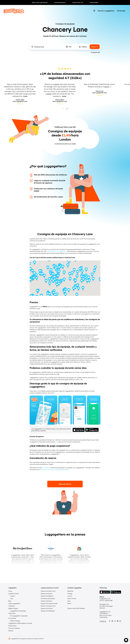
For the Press (12, 618)
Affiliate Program (13, 608)
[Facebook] (110, 621)
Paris (68, 601)
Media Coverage (15, 621)
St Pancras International (48, 598)
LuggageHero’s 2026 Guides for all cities (20, 623)
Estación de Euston (46, 593)
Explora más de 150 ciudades (76, 608)
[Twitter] (112, 621)
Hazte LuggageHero (14, 603)
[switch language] (94, 10)
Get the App (121, 11)
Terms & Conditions (14, 628)
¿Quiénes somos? (13, 593)
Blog (9, 601)
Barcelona (70, 591)
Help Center (11, 613)
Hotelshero (11, 606)
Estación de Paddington (48, 611)
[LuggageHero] (14, 13)
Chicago (69, 593)
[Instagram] (115, 621)
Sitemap (10, 631)
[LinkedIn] (120, 621)
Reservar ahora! (65, 484)
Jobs (11, 598)
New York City (71, 598)
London (69, 596)
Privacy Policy (12, 626)
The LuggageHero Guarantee (18, 616)
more (25, 96)
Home (10, 591)
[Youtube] (118, 621)
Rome (69, 603)
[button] (126, 640)
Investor (12, 596)
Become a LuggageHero (106, 11)
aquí (56, 442)
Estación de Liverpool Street (49, 603)
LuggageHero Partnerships (18, 611)
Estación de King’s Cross (48, 591)
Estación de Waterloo (47, 596)
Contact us (103, 621)
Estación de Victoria (47, 608)
